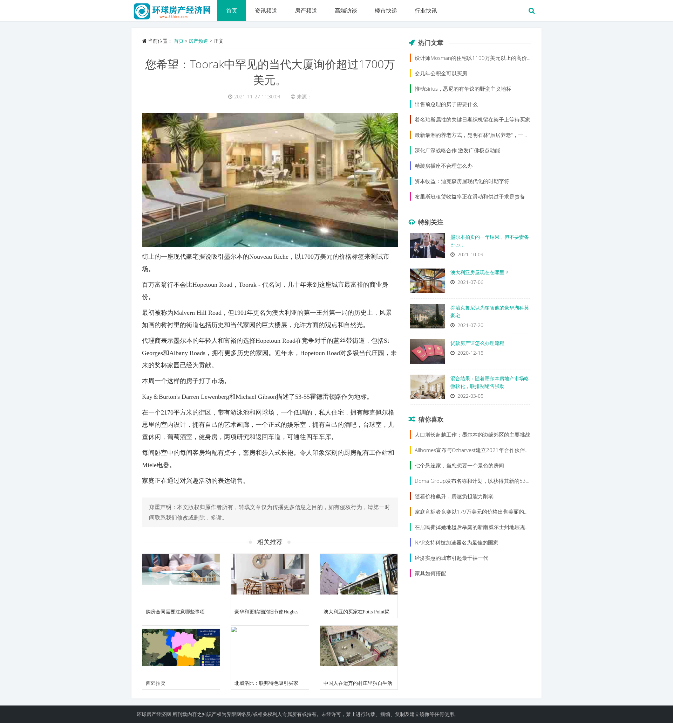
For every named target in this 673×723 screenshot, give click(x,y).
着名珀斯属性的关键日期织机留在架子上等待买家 (472, 119)
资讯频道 (266, 10)
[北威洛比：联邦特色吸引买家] (269, 651)
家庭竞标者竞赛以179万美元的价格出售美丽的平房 (475, 511)
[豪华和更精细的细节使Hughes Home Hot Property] (269, 580)
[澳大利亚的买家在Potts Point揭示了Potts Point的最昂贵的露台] (358, 580)
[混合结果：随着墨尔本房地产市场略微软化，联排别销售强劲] (427, 389)
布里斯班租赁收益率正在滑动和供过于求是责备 (470, 196)
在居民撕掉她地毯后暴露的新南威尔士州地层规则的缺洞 (480, 526)
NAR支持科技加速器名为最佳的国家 (456, 542)
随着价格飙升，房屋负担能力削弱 (454, 496)
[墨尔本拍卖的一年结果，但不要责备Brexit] (427, 247)
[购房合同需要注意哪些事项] (181, 580)
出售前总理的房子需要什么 (446, 103)
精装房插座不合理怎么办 (444, 165)
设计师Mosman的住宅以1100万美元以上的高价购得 (476, 57)
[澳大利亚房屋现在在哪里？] (427, 283)
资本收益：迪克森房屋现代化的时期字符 (462, 181)
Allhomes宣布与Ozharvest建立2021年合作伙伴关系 (475, 449)
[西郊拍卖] (181, 651)
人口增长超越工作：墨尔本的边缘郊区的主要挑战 (472, 434)
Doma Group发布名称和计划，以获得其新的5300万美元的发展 (489, 480)
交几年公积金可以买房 (441, 73)
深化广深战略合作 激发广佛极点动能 (457, 150)
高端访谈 (346, 10)
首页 (231, 10)
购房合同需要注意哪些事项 (175, 611)
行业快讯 (426, 10)
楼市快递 (386, 10)
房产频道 (306, 10)
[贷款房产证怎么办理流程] (427, 353)
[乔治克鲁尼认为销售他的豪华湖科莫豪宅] (427, 318)
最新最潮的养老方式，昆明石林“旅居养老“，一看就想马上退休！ (490, 134)
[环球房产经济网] (174, 9)
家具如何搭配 (430, 573)
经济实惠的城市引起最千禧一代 (451, 557)
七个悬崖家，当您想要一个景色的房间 (459, 465)
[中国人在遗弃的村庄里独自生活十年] (358, 651)
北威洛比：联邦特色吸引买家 (266, 683)
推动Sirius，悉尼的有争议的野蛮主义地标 (463, 88)
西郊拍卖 (155, 683)
